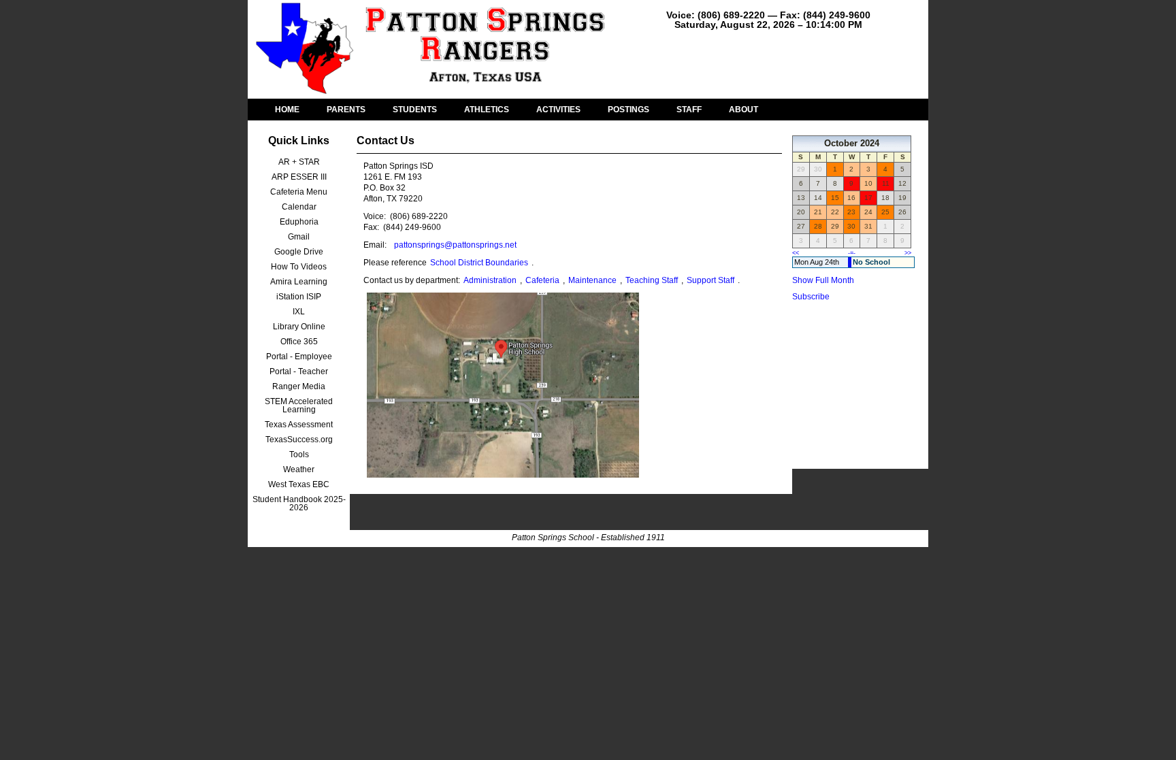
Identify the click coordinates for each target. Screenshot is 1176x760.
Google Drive (298, 252)
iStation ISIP (298, 296)
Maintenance (592, 280)
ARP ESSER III (299, 177)
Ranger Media (298, 386)
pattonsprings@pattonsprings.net (455, 245)
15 (835, 197)
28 (818, 226)
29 (835, 226)
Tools (299, 454)
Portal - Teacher (299, 371)
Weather (298, 469)
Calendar (299, 207)
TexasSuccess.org (299, 439)
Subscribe (811, 296)
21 (818, 212)
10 (868, 183)
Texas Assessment (299, 424)
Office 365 (299, 341)
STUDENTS (415, 109)
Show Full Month (823, 280)
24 (868, 212)
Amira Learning (298, 281)
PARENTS (346, 109)
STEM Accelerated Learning (299, 405)
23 (851, 212)
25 (885, 212)
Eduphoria (299, 222)
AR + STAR (299, 162)
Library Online (299, 326)
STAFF (689, 109)
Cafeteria (542, 280)
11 (885, 183)
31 (868, 226)
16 (851, 197)
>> (907, 253)
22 (835, 212)
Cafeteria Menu (298, 192)
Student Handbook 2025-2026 (299, 503)
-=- (851, 253)
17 (868, 197)
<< (795, 253)
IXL (299, 311)
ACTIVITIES (558, 109)
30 (851, 226)
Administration (490, 280)
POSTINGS (628, 109)
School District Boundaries (479, 262)
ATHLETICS (486, 109)
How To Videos (299, 266)
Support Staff (710, 280)
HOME (287, 109)
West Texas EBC (298, 484)
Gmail (299, 237)
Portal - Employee (299, 356)
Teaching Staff (651, 280)
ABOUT (743, 109)
